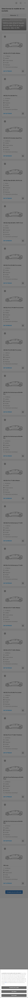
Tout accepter (14, 995)
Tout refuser (14, 991)
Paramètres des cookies (14, 987)
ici (5, 982)
